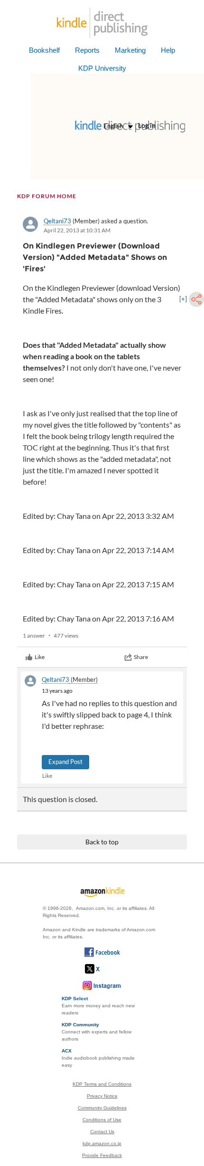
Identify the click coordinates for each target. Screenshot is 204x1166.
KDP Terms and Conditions (102, 1084)
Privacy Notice (102, 1096)
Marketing (130, 50)
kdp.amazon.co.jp (102, 1143)
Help (168, 50)
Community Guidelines (102, 1107)
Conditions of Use (102, 1119)
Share (141, 656)
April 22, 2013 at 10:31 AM (77, 230)
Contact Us (102, 1131)
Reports (87, 50)
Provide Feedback (102, 1155)
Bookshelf (44, 50)
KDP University (102, 68)
